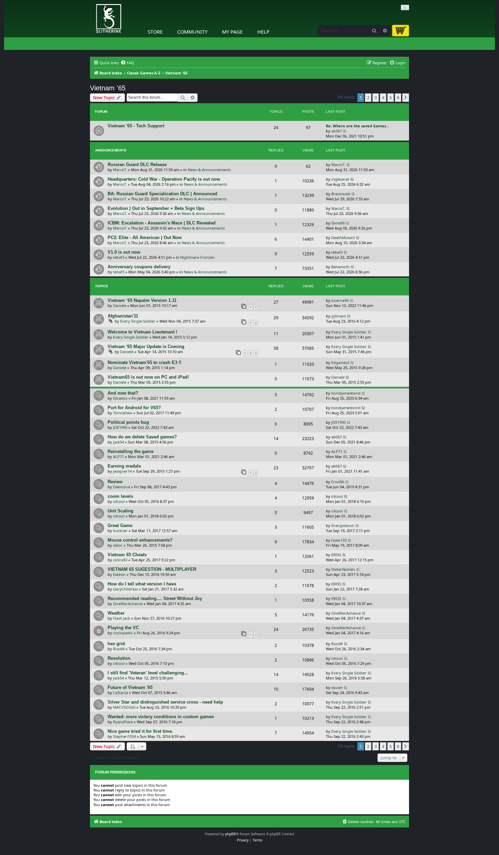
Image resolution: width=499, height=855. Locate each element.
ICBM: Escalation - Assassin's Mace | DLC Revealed (162, 222)
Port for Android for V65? (134, 407)
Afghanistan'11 (123, 316)
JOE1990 (120, 427)
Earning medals (124, 466)
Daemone (121, 486)
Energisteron (342, 525)
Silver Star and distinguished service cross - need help (165, 702)
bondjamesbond (346, 393)
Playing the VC (123, 627)
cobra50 (120, 559)
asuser (337, 687)
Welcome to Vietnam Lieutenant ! (142, 331)
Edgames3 (340, 362)
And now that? (123, 393)
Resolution (119, 658)
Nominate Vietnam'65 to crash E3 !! (144, 362)
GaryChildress (125, 589)
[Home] (91, 1)
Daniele (119, 305)
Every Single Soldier (137, 321)
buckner (120, 530)
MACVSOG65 (124, 707)
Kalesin (119, 574)
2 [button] (368, 97)
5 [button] (390, 97)
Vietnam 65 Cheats (127, 554)
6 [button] (398, 97)
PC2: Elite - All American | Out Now (145, 237)
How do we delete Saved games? (142, 436)
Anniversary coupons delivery (139, 266)
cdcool (119, 501)
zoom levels (120, 496)
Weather (116, 613)
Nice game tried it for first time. (140, 731)
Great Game (120, 525)
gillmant (338, 316)
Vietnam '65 (108, 88)
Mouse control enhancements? (140, 540)
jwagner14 (122, 471)
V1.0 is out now (124, 252)
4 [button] (383, 97)
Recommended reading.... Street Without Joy (155, 598)
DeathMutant (343, 237)
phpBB (230, 834)
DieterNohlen (343, 569)
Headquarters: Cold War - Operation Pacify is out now (164, 179)
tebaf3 (118, 257)
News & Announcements (209, 169)
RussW (119, 648)
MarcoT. (120, 169)
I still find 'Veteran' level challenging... (148, 672)
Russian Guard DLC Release (137, 164)
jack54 (118, 441)
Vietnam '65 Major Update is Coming (146, 346)
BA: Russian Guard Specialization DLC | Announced (162, 193)
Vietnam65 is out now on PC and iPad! (148, 377)
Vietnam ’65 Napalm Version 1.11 (142, 300)
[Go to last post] (348, 164)
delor (118, 545)
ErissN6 (337, 481)
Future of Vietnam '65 (130, 687)
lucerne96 (340, 300)
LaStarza (120, 692)
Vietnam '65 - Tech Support (136, 125)
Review (115, 481)
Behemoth (340, 266)
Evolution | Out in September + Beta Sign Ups (156, 208)
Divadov (120, 398)
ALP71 (118, 456)
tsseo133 (339, 540)
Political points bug (128, 422)
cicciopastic (123, 632)
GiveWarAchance (128, 603)
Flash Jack (121, 618)
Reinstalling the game (130, 451)
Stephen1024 (124, 736)
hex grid (116, 643)
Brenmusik (340, 193)
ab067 (336, 130)
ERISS (336, 554)
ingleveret (340, 179)
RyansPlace (123, 721)
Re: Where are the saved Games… (357, 125)
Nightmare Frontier (197, 257)
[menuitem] (127, 63)
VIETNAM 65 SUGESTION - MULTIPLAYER (152, 569)
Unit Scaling (120, 510)
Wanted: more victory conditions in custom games (161, 716)
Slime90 (338, 222)
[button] (405, 97)
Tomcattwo (122, 412)
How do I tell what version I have (142, 583)
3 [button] (375, 97)
